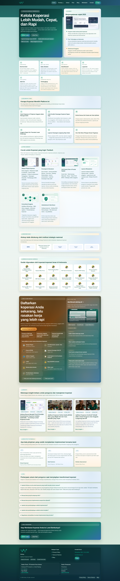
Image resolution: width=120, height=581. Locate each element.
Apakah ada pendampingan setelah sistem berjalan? (35, 510)
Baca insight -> (24, 429)
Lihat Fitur (35, 35)
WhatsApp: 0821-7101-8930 (82, 552)
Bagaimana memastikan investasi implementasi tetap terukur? (38, 515)
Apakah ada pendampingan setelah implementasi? (35, 505)
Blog (78, 2)
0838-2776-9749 (65, 572)
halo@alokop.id (79, 554)
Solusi (67, 2)
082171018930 (24, 572)
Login (98, 2)
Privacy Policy (56, 552)
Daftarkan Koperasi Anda (28, 329)
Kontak (92, 2)
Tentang (60, 2)
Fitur (73, 2)
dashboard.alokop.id (75, 302)
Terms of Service (57, 554)
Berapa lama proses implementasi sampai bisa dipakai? (36, 500)
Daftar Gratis (25, 35)
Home (53, 2)
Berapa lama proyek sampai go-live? (31, 495)
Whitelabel (84, 2)
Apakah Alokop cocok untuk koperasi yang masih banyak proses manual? (41, 485)
